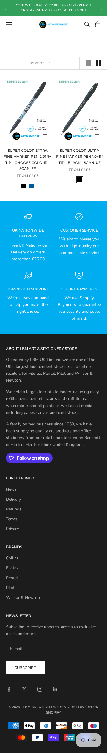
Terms (11, 519)
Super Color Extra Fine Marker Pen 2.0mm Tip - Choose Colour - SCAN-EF (27, 159)
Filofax (12, 568)
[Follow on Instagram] (40, 689)
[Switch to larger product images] (88, 63)
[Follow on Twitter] (24, 689)
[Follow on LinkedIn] (55, 689)
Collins (12, 558)
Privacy (12, 529)
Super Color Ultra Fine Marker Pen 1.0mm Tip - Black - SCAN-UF (79, 156)
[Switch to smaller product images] (98, 63)
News (11, 489)
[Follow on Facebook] (9, 689)
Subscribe (25, 668)
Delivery (13, 499)
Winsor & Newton (23, 597)
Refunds (13, 509)
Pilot (10, 588)
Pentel (12, 578)
